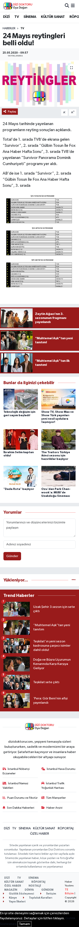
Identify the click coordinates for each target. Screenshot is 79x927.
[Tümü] (74, 580)
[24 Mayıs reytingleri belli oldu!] (39, 83)
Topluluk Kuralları (40, 898)
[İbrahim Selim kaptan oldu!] (20, 439)
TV (16, 17)
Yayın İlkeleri (17, 901)
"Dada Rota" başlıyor (18, 489)
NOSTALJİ (35, 886)
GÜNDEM (47, 890)
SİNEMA (29, 17)
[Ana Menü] (73, 6)
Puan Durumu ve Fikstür (22, 797)
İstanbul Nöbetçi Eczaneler (16, 771)
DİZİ (6, 17)
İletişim (51, 893)
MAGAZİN (10, 890)
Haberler (9, 28)
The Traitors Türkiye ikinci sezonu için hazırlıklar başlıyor (55, 456)
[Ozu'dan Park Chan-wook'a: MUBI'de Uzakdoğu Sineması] (58, 476)
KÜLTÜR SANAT (53, 17)
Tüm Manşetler (56, 797)
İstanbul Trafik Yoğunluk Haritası (53, 785)
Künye (12, 898)
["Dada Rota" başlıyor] (20, 476)
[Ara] (67, 6)
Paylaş (12, 111)
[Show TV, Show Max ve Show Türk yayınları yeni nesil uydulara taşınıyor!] (58, 399)
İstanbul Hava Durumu (61, 768)
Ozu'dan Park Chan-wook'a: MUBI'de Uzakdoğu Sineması (55, 492)
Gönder (12, 556)
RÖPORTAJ (66, 828)
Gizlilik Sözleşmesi (21, 893)
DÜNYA (29, 890)
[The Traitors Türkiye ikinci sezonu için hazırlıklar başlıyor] (58, 439)
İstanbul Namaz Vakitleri (16, 785)
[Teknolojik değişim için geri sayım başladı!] (20, 399)
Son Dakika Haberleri (20, 807)
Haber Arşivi (54, 807)
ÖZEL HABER (39, 833)
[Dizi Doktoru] (18, 6)
